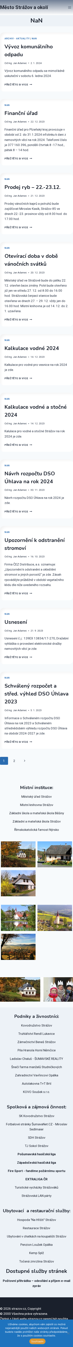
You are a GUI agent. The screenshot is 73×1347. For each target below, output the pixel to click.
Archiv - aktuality (17, 38)
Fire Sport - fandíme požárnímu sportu (36, 1171)
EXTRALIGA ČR (36, 1179)
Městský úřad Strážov (36, 796)
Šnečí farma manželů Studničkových (36, 1067)
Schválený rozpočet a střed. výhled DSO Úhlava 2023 (36, 693)
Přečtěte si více (18, 84)
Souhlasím (37, 1341)
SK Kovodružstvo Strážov (36, 1116)
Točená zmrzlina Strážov (36, 1261)
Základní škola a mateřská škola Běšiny (36, 813)
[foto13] (54, 854)
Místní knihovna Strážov (36, 805)
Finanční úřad (21, 113)
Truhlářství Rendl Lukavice (36, 1034)
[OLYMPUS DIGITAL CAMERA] (18, 918)
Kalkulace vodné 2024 (31, 348)
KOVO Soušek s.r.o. (36, 1092)
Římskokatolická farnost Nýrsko (36, 830)
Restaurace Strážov (36, 1228)
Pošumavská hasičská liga (37, 1154)
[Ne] (68, 1333)
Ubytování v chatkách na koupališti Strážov (36, 1236)
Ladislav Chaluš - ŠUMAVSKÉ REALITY (36, 1059)
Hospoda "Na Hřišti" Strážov (36, 1220)
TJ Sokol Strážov (36, 1146)
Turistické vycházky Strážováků (36, 1187)
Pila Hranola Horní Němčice (37, 1050)
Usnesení (15, 622)
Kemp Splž (36, 1253)
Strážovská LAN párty (36, 1196)
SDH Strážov (36, 1137)
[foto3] (18, 947)
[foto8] (18, 854)
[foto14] (18, 883)
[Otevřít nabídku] (69, 7)
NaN (34, 38)
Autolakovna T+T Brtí (36, 1083)
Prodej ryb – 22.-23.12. (32, 187)
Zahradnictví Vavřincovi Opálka (36, 1075)
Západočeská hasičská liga (36, 1162)
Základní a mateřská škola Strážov (37, 821)
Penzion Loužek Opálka (36, 1245)
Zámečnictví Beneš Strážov (36, 1042)
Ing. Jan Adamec (17, 63)
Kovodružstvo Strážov (36, 1025)
